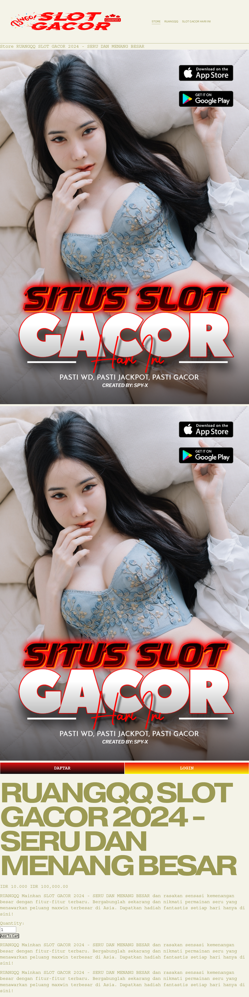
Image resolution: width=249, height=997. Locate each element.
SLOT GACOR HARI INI (196, 21)
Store (156, 21)
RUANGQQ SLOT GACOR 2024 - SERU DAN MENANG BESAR (80, 46)
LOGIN (187, 768)
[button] (9, 936)
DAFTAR (62, 768)
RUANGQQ (171, 21)
